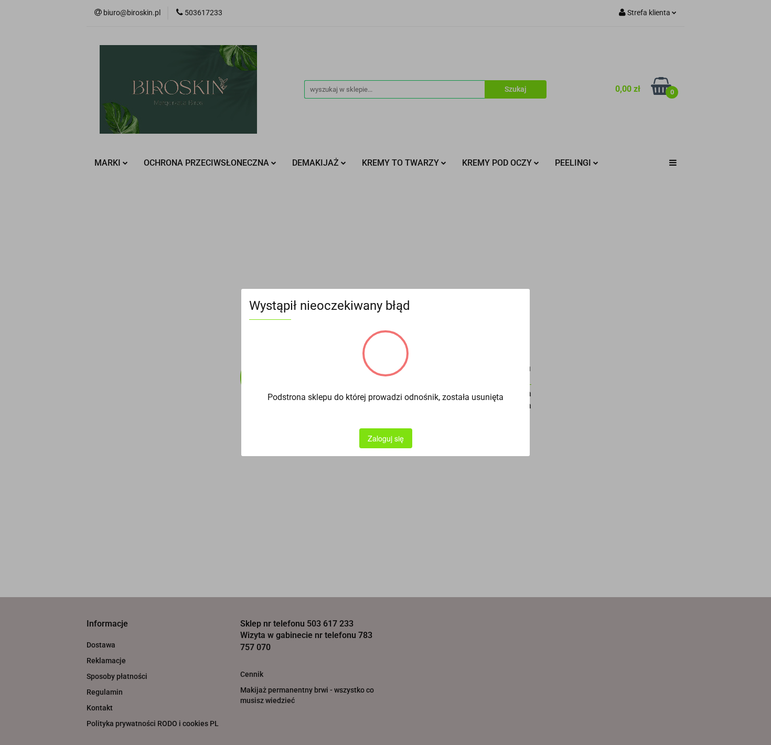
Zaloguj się (386, 438)
